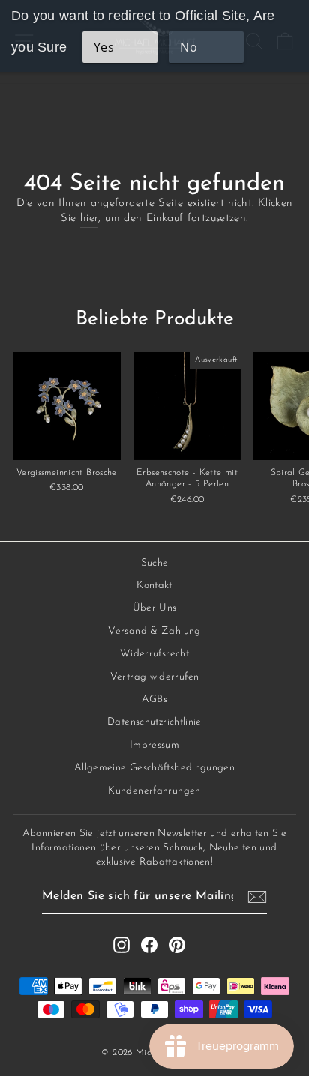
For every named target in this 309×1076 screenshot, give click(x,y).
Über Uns (155, 608)
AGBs (154, 699)
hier (89, 218)
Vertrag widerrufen (155, 677)
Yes (104, 47)
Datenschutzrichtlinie (154, 722)
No (188, 47)
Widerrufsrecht (154, 654)
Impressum (154, 745)
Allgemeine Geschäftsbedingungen (154, 768)
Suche (155, 563)
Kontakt (154, 585)
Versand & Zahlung (154, 631)
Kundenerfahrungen (154, 791)
